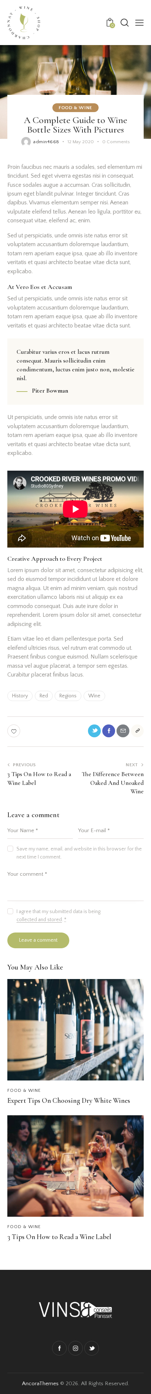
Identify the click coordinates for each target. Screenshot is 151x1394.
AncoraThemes (40, 1383)
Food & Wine (75, 107)
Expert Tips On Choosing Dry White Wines (68, 1101)
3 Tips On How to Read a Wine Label (59, 1237)
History (20, 696)
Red (44, 696)
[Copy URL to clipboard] (137, 730)
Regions (68, 696)
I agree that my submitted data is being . (58, 916)
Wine (94, 696)
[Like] (14, 730)
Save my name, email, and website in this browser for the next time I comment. (79, 853)
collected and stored (39, 920)
